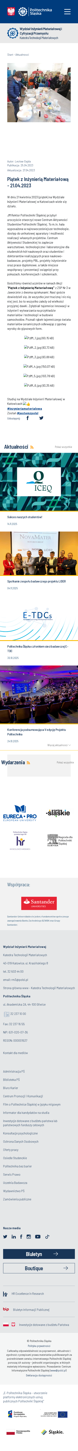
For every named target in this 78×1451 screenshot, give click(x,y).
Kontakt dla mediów (15, 1053)
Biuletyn (34, 1254)
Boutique (34, 1268)
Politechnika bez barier (17, 1166)
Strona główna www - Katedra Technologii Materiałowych (39, 988)
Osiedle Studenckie (15, 1158)
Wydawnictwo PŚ (14, 1191)
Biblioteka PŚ (11, 1079)
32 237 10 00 (18, 1013)
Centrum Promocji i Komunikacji (23, 1096)
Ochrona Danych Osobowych (20, 1141)
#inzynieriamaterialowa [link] (24, 408)
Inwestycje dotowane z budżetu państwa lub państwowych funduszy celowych (30, 1123)
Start (10, 54)
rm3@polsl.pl (19, 979)
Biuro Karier (10, 1088)
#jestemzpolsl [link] (27, 413)
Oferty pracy (10, 1150)
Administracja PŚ (14, 1071)
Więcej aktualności (57, 745)
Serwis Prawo (11, 1174)
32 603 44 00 (15, 971)
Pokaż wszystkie (63, 447)
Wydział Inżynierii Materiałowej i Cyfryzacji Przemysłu (41, 30)
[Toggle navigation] (67, 11)
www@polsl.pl (58, 1370)
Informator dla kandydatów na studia (26, 1112)
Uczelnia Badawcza (15, 1183)
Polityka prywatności (39, 1346)
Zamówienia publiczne (17, 1199)
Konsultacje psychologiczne (20, 1133)
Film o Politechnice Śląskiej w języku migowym (32, 1104)
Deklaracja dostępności (39, 1375)
